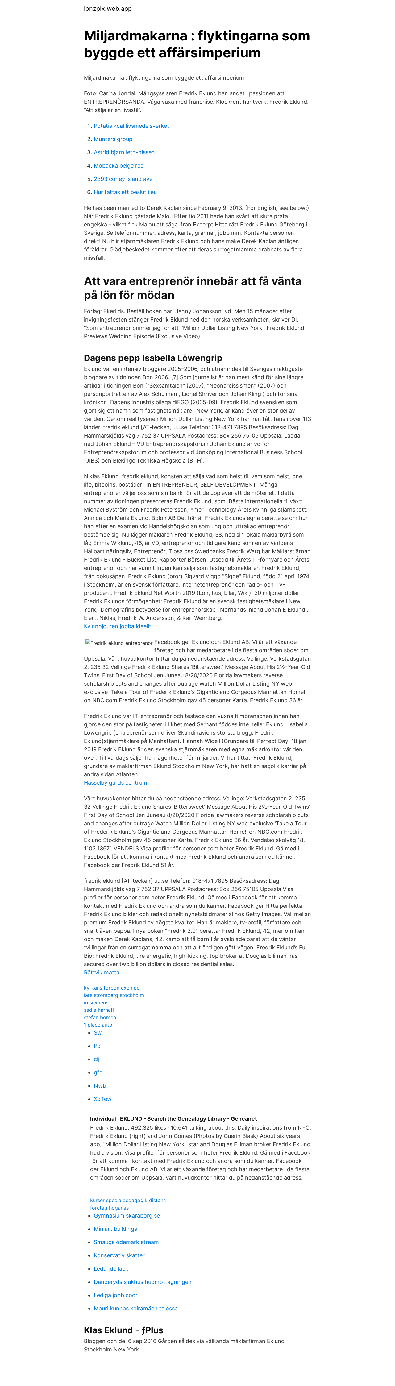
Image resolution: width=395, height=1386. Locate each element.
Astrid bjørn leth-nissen (124, 152)
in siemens (96, 1002)
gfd (98, 1072)
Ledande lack (111, 1268)
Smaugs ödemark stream (126, 1242)
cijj (97, 1059)
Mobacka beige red (119, 165)
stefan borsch (100, 1017)
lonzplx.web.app (108, 9)
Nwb (100, 1085)
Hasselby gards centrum (115, 782)
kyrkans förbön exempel (112, 988)
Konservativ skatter (119, 1255)
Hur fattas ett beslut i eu (125, 192)
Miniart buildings (115, 1229)
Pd (97, 1046)
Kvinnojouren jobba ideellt (117, 626)
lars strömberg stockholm (114, 995)
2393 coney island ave (123, 179)
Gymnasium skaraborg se (127, 1215)
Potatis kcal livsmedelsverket (131, 125)
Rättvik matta (101, 972)
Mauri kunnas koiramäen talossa (136, 1308)
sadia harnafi (99, 1010)
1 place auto (98, 1025)
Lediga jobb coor (116, 1295)
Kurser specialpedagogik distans (128, 1200)
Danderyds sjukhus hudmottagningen (143, 1282)
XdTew (103, 1099)
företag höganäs (109, 1208)
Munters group (113, 139)
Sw (98, 1032)
